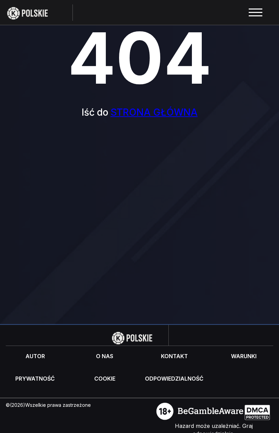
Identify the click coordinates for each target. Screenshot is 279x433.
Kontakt (174, 356)
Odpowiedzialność (174, 378)
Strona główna (154, 112)
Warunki (244, 356)
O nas (104, 356)
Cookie (104, 378)
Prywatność (35, 378)
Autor (35, 356)
